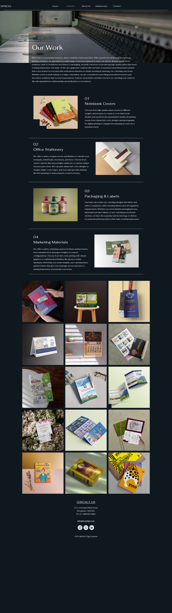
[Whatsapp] (86, 527)
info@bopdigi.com (86, 521)
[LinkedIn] (91, 527)
